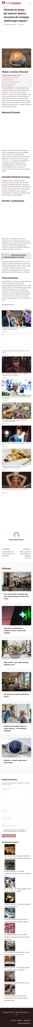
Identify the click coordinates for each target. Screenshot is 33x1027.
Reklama (19, 1020)
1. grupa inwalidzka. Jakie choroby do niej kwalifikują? (8, 552)
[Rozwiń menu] (29, 3)
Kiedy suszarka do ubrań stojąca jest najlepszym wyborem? (25, 553)
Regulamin (27, 1020)
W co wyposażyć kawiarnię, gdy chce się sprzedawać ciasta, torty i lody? (16, 596)
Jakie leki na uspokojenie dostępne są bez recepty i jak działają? (15, 630)
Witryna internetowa (9, 825)
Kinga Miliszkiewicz (11, 24)
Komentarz (6, 789)
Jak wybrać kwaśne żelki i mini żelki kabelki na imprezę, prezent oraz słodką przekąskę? (16, 937)
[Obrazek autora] (5, 25)
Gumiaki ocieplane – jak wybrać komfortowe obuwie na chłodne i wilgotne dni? (17, 874)
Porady (6, 6)
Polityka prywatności (24, 1023)
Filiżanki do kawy (7, 161)
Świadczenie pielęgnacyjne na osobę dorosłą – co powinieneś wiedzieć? (15, 728)
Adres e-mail (7, 818)
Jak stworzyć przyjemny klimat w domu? (16, 983)
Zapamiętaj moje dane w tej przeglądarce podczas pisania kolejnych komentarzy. (15, 830)
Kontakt (13, 1020)
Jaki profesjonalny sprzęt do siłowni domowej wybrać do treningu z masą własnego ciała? (15, 998)
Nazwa (5, 811)
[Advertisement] (16, 37)
